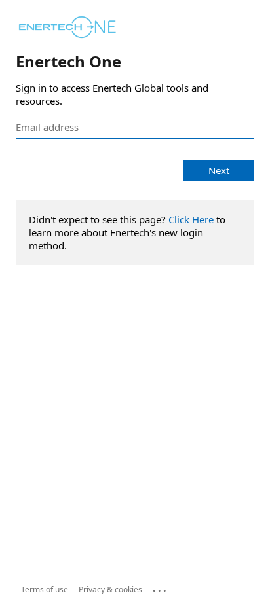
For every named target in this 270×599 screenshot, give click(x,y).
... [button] (160, 588)
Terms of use (44, 589)
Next (218, 170)
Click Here (191, 219)
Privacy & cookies (110, 589)
